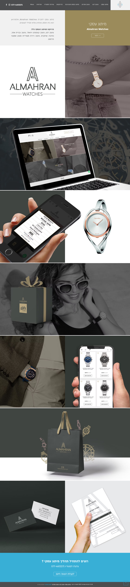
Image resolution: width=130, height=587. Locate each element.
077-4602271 (17, 5)
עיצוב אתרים (55, 584)
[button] (59, 4)
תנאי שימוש (48, 584)
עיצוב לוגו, (61, 584)
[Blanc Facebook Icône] (6, 5)
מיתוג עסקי (68, 584)
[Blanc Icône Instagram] (9, 5)
